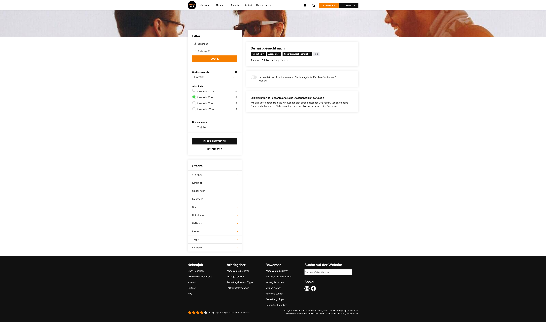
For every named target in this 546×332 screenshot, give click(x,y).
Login (348, 5)
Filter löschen (214, 148)
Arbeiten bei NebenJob (200, 276)
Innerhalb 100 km (206, 109)
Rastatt (196, 231)
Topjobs (201, 127)
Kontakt (248, 5)
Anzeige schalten (236, 276)
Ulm (194, 207)
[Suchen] (313, 5)
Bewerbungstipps (275, 299)
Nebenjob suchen (275, 282)
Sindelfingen (198, 190)
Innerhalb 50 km (205, 103)
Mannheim (197, 198)
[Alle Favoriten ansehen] (305, 5)
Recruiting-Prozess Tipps (240, 282)
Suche (215, 58)
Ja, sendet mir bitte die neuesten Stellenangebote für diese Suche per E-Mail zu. (298, 79)
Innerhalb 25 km (205, 97)
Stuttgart (197, 174)
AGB (322, 313)
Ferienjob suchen (274, 293)
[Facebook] (314, 288)
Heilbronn (197, 223)
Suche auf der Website (323, 265)
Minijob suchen (273, 288)
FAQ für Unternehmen (238, 288)
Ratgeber (235, 5)
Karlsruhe (197, 182)
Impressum (353, 313)
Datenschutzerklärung (336, 313)
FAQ (190, 293)
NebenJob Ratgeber (276, 305)
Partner (192, 288)
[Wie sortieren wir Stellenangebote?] (236, 72)
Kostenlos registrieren (238, 270)
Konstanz (197, 247)
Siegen (195, 239)
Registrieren (329, 5)
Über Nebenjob (196, 270)
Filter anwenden (214, 141)
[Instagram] (307, 288)
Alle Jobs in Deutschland (278, 276)
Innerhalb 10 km (205, 91)
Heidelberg (198, 215)
